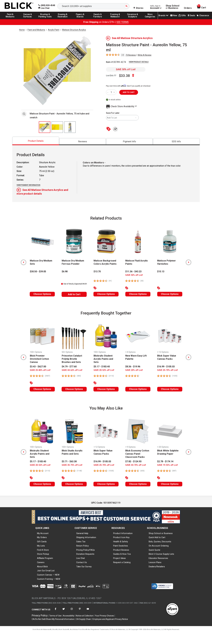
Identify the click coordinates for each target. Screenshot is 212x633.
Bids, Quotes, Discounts (160, 541)
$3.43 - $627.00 (38, 366)
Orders (188, 8)
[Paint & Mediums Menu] (10, 19)
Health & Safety (120, 541)
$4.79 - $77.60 (69, 366)
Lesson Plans (155, 562)
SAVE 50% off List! (126, 69)
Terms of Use (55, 616)
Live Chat (80, 558)
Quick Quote (154, 550)
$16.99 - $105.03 (166, 366)
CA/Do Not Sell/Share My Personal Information (53, 619)
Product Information (123, 533)
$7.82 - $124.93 (133, 461)
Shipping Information (86, 537)
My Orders (42, 537)
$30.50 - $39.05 (38, 271)
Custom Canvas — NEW (48, 574)
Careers (40, 562)
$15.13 (160, 271)
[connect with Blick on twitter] (63, 610)
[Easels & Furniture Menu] (97, 19)
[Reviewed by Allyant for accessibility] (172, 609)
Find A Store (43, 550)
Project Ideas (119, 558)
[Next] (188, 262)
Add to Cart (74, 294)
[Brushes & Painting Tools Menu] (45, 19)
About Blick (42, 566)
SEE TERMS (123, 22)
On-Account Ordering (159, 545)
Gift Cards (42, 541)
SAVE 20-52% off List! (104, 370)
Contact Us (81, 562)
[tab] (35, 141)
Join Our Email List (46, 570)
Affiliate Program (45, 558)
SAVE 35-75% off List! (72, 465)
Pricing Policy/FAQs (85, 550)
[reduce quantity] (108, 92)
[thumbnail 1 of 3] (44, 127)
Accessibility (68, 616)
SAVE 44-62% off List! (72, 370)
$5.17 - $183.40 (102, 366)
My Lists (41, 545)
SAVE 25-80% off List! (40, 370)
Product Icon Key (121, 537)
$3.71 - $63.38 (69, 461)
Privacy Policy (40, 615)
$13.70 (97, 271)
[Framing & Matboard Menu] (115, 19)
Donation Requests (85, 554)
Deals (192, 15)
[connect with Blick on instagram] (72, 610)
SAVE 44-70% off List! (135, 465)
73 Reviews (130, 55)
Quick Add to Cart (157, 537)
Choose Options (42, 294)
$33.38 (124, 76)
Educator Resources (158, 558)
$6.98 (64, 271)
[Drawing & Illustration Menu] (62, 19)
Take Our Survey (84, 566)
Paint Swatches (120, 545)
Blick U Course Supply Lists (161, 554)
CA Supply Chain (83, 619)
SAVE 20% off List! (134, 370)
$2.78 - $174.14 (165, 461)
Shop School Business (172, 7)
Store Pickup (43, 554)
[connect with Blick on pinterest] (80, 610)
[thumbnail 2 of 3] (57, 127)
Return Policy (82, 545)
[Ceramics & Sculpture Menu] (132, 19)
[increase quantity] (114, 92)
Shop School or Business (161, 533)
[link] (43, 8)
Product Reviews (121, 550)
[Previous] (23, 262)
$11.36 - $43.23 (133, 271)
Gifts (183, 15)
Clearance (204, 15)
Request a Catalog (122, 562)
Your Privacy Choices (104, 616)
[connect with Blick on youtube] (88, 610)
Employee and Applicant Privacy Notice (110, 619)
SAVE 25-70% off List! (167, 370)
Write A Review (144, 55)
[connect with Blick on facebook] (55, 610)
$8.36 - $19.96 (132, 366)
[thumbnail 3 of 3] (70, 127)
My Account (42, 533)
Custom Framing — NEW (48, 579)
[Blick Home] (19, 5)
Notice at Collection (84, 616)
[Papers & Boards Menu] (80, 19)
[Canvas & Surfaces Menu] (27, 19)
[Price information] (109, 129)
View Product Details (139, 62)
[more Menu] (150, 19)
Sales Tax (80, 541)
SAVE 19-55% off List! (167, 465)
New (175, 15)
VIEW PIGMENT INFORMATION (28, 185)
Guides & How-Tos (122, 554)
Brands (161, 15)
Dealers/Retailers (157, 566)
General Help (82, 533)
